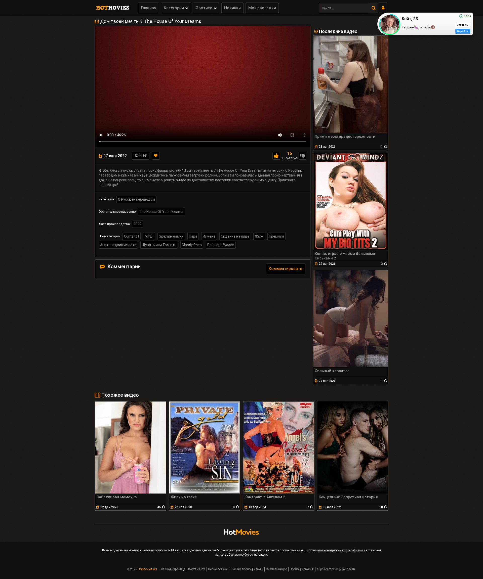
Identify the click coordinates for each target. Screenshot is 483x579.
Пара (193, 236)
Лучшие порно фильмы (246, 569)
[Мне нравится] (276, 156)
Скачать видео (276, 569)
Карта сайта (196, 569)
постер (140, 156)
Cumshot (131, 236)
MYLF (149, 236)
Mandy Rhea (192, 245)
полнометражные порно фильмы (341, 550)
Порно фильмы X (302, 569)
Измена (209, 236)
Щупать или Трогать (159, 245)
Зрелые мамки (171, 236)
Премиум (276, 236)
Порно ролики (218, 569)
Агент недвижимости (118, 245)
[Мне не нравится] (302, 156)
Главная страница (172, 569)
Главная (148, 8)
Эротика (204, 8)
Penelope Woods (220, 245)
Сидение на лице (235, 236)
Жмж (259, 236)
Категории (174, 8)
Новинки (232, 8)
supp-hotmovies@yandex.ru (336, 569)
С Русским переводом (136, 199)
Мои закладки (262, 8)
